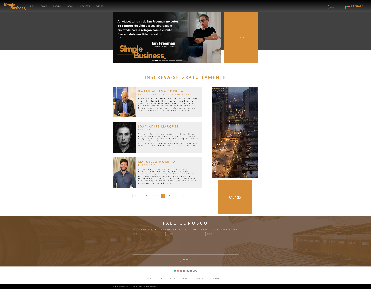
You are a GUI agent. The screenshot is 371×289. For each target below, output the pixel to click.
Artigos (70, 6)
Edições (44, 6)
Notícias (57, 6)
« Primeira (137, 196)
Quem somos (101, 6)
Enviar (185, 260)
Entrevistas (85, 6)
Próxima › (176, 196)
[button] (121, 37)
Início (32, 6)
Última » (185, 196)
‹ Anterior (146, 196)
